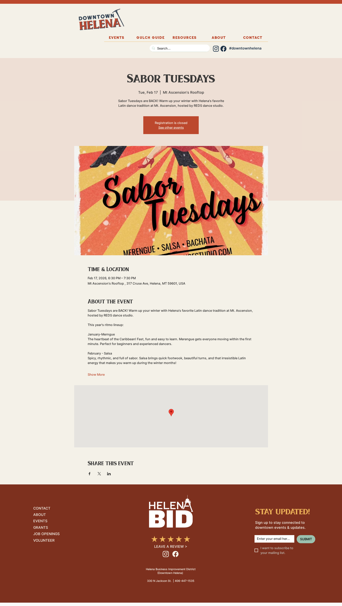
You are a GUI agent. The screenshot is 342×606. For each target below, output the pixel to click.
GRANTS (40, 527)
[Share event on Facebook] (89, 473)
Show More (96, 374)
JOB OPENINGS (46, 534)
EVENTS (40, 521)
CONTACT (41, 508)
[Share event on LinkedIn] (109, 473)
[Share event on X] (99, 473)
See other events (171, 128)
